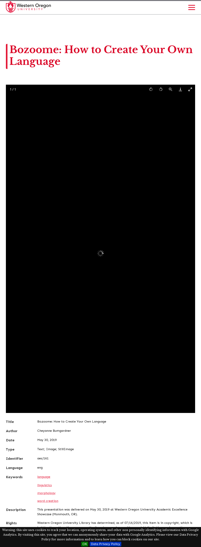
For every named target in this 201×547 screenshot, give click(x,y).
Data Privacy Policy (105, 544)
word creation (47, 501)
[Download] (180, 89)
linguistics (44, 485)
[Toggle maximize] (190, 89)
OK (84, 544)
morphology (46, 493)
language (43, 477)
